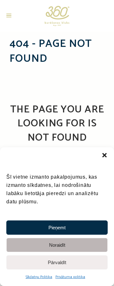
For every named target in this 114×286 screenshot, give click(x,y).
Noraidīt (57, 245)
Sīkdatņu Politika (39, 277)
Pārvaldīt (57, 262)
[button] (104, 155)
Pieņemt (57, 227)
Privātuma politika (70, 277)
